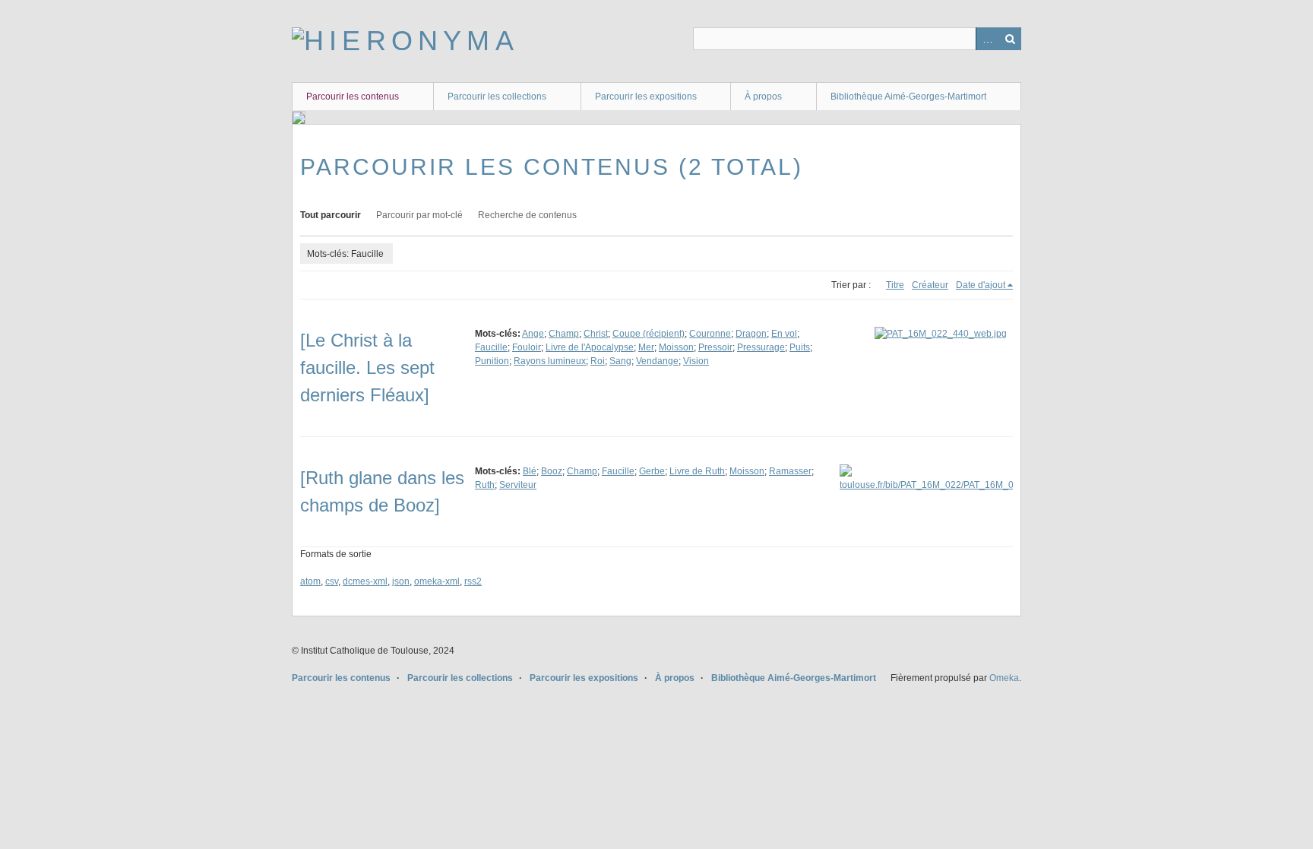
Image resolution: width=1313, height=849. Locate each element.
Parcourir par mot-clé (419, 215)
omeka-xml (437, 581)
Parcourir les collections (497, 96)
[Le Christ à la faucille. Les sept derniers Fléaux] (367, 367)
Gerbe (652, 471)
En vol (784, 333)
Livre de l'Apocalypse (590, 347)
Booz (551, 471)
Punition (492, 361)
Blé (529, 471)
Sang (620, 361)
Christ (596, 333)
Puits (799, 347)
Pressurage (761, 347)
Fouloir (526, 347)
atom (310, 581)
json (401, 581)
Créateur (930, 285)
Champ (564, 333)
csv (331, 581)
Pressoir (715, 347)
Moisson (676, 347)
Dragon (751, 333)
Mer (646, 347)
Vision (696, 361)
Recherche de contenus (527, 215)
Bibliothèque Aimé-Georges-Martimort (908, 96)
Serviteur (517, 485)
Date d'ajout (980, 285)
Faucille (491, 347)
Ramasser (790, 471)
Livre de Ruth (697, 471)
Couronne (710, 333)
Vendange (657, 361)
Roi (597, 361)
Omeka (1004, 678)
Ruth (485, 485)
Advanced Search (987, 38)
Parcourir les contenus (352, 96)
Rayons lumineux (550, 361)
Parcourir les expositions (646, 96)
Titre (895, 285)
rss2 (473, 581)
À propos (763, 96)
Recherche (1009, 38)
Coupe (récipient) (648, 333)
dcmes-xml (365, 581)
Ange (533, 333)
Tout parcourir (330, 215)
